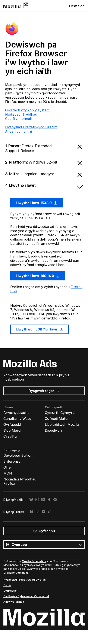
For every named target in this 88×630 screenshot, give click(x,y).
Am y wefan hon (13, 601)
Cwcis (7, 585)
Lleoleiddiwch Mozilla (62, 424)
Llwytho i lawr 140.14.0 (35, 276)
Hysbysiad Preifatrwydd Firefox (31, 127)
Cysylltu (10, 436)
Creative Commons (15, 572)
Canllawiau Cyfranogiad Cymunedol (26, 596)
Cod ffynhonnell (18, 118)
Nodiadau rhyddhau (21, 114)
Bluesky (31, 499)
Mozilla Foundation (34, 561)
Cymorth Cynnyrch (60, 412)
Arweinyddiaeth (16, 412)
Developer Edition (17, 455)
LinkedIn (43, 499)
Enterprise (12, 461)
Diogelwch (53, 430)
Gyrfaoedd (12, 424)
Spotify (55, 499)
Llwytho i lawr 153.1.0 (34, 203)
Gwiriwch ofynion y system (27, 110)
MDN (7, 473)
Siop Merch (12, 430)
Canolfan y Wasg (17, 418)
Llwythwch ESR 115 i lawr (37, 329)
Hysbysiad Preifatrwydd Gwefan (24, 579)
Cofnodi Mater (57, 418)
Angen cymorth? (18, 131)
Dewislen (77, 6)
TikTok (49, 499)
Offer (7, 467)
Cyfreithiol (10, 590)
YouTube (43, 511)
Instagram (37, 499)
